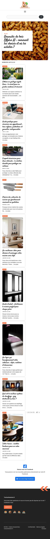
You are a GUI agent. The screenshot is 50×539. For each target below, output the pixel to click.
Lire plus (4, 140)
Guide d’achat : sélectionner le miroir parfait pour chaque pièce (12, 307)
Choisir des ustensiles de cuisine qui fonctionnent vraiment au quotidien (11, 200)
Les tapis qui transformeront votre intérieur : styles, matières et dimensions (12, 361)
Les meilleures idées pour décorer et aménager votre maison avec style (12, 253)
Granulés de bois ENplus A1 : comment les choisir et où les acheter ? (16, 41)
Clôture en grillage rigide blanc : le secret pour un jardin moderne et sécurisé (12, 84)
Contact (8, 507)
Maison (5, 102)
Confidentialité (31, 527)
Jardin (5, 66)
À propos (44, 528)
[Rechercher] (41, 17)
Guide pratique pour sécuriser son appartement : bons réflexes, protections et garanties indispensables (12, 125)
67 (37, 412)
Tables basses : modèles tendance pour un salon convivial (10, 446)
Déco (4, 179)
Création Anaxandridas (14, 527)
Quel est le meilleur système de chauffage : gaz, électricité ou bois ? (12, 396)
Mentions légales (40, 527)
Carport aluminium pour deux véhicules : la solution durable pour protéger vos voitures (12, 162)
